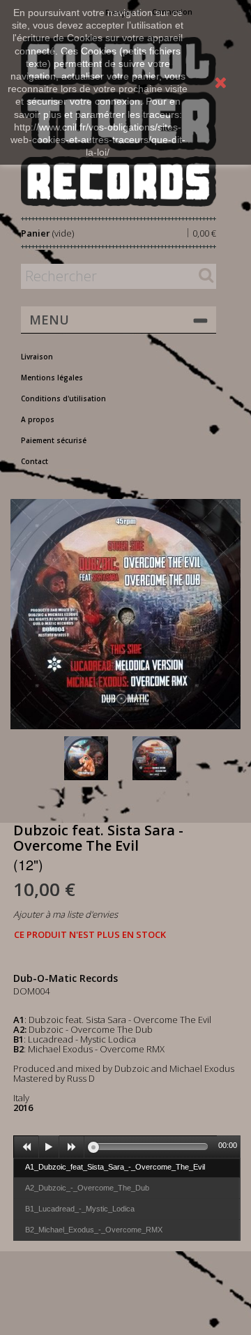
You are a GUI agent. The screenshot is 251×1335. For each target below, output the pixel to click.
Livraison (37, 356)
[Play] (48, 1147)
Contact (34, 461)
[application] (127, 1146)
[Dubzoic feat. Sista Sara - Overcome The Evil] (95, 758)
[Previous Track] (26, 1147)
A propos (37, 419)
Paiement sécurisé (53, 440)
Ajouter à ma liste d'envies (65, 914)
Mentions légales (52, 377)
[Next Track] (71, 1147)
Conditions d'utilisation (63, 398)
